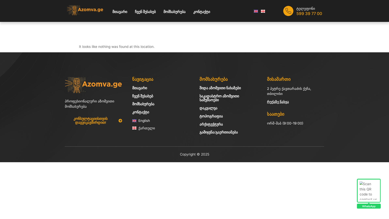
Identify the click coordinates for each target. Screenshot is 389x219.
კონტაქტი (201, 12)
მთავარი (119, 12)
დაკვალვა (208, 108)
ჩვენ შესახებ (145, 12)
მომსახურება (175, 12)
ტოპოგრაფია (211, 116)
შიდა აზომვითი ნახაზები (220, 88)
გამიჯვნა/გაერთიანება (219, 132)
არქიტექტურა (211, 124)
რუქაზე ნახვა (278, 102)
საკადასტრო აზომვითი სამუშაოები (219, 98)
